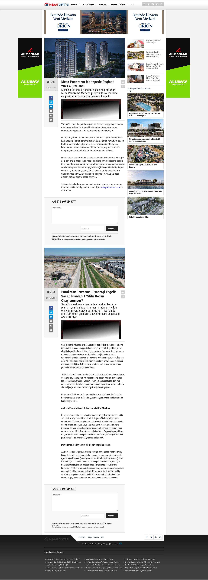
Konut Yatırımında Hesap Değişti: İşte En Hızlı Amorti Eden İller (103, 568)
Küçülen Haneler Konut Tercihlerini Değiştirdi (100, 559)
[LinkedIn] (51, 107)
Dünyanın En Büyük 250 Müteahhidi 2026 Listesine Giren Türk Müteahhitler (62, 562)
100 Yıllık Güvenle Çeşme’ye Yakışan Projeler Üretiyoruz (103, 562)
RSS (102, 537)
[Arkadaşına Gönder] (51, 111)
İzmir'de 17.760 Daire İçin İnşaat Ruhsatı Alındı (139, 565)
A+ (123, 82)
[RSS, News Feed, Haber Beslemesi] (155, 537)
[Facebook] (51, 98)
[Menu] (144, 4)
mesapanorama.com (110, 187)
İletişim (96, 537)
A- (123, 86)
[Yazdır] (51, 115)
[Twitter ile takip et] (151, 537)
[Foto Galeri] (153, 4)
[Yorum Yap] (51, 120)
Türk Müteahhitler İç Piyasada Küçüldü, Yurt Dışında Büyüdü (101, 571)
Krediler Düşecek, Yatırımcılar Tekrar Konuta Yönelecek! (142, 562)
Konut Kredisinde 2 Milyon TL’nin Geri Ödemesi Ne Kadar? (64, 568)
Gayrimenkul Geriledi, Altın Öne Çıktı (58, 565)
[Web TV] (148, 4)
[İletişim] (157, 4)
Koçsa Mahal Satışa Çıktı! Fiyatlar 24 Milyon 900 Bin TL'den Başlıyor (140, 568)
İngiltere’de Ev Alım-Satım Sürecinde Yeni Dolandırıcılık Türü (102, 565)
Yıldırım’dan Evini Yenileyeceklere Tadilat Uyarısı (140, 559)
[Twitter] (51, 102)
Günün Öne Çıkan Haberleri (53, 552)
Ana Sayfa (82, 537)
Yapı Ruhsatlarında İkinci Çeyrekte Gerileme (138, 571)
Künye (90, 537)
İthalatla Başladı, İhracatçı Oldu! (56, 571)
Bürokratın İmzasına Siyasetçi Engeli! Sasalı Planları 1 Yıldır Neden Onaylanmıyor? (61, 559)
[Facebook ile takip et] (147, 537)
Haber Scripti (114, 544)
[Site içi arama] (161, 4)
